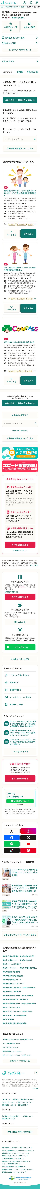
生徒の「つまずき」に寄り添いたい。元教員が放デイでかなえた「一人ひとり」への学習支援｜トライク (25, 920)
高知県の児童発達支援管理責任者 (13, 976)
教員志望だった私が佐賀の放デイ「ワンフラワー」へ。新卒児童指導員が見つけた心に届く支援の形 (25, 888)
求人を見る (28, 233)
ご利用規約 (15, 1099)
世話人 (26, 1055)
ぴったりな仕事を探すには (19, 675)
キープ (24, 4)
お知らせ (13, 1105)
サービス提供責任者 (11, 1043)
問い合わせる (20, 622)
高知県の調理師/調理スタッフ (12, 980)
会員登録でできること (20, 550)
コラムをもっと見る (20, 751)
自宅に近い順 (32, 72)
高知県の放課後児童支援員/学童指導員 (15, 1023)
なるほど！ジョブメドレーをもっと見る (20, 934)
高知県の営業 (24, 999)
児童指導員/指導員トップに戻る (20, 148)
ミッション (11, 1102)
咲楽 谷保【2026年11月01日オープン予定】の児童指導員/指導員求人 (20, 268)
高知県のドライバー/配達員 (11, 1007)
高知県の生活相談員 (26, 960)
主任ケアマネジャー (11, 1055)
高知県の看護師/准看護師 (10, 956)
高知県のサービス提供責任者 (12, 964)
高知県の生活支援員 (28, 988)
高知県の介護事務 (27, 995)
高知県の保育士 (7, 1015)
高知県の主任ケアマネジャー (12, 1011)
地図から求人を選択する (20, 430)
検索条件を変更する (20, 415)
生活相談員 (26, 1039)
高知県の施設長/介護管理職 (11, 972)
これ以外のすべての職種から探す (20, 1061)
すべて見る (35, 1088)
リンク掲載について (26, 1116)
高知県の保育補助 (8, 1019)
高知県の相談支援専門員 (10, 999)
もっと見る (34, 565)
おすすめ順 (7, 72)
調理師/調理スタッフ (12, 1051)
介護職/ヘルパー (11, 1039)
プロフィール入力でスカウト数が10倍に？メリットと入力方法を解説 (25, 872)
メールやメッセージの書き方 (20, 697)
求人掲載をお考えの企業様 (10, 1116)
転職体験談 (5, 1105)
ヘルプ (4, 1102)
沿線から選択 (29, 27)
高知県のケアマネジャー (10, 968)
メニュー (37, 4)
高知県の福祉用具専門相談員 (12, 988)
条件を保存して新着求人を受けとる (20, 50)
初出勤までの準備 (16, 704)
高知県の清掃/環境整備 (28, 1003)
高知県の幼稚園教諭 (20, 1015)
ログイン (30, 4)
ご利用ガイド (6, 1099)
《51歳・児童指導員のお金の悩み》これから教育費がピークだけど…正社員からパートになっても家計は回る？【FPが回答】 (25, 904)
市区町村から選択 (10, 28)
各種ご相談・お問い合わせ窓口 (20, 1131)
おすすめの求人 (8, 61)
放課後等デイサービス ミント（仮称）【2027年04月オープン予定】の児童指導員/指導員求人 (20, 192)
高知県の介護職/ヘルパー (10, 960)
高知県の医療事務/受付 (27, 956)
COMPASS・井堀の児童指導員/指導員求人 (19, 342)
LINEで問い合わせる (21, 801)
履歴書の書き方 (15, 690)
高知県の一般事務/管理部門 (11, 1003)
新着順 (20, 72)
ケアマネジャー (10, 1047)
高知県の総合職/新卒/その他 (11, 995)
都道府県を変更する (18, 18)
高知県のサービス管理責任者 (12, 992)
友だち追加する (21, 647)
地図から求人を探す (21, 659)
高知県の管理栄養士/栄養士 (28, 968)
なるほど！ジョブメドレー (24, 1102)
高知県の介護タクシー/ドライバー (13, 984)
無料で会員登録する (20, 544)
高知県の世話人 (27, 1011)
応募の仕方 (14, 682)
